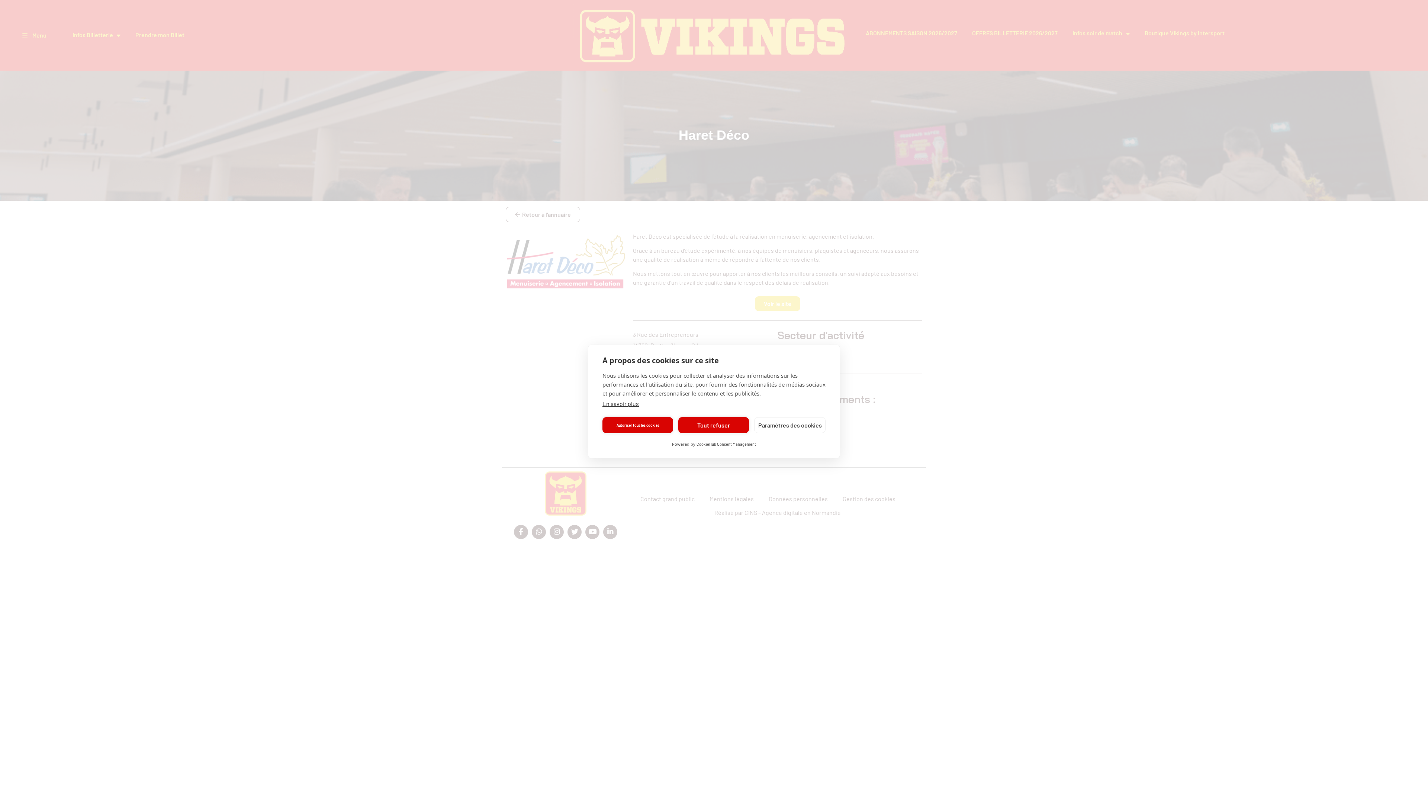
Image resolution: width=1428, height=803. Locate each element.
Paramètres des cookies (790, 425)
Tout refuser (713, 425)
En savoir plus (620, 403)
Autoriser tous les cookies (638, 425)
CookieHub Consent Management (726, 444)
